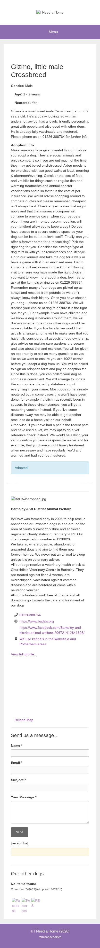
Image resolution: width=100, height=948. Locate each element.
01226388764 (30, 615)
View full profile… (24, 654)
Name (16, 745)
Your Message (23, 797)
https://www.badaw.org (36, 621)
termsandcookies (50, 937)
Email (16, 763)
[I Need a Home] (50, 12)
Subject (18, 780)
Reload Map (24, 720)
